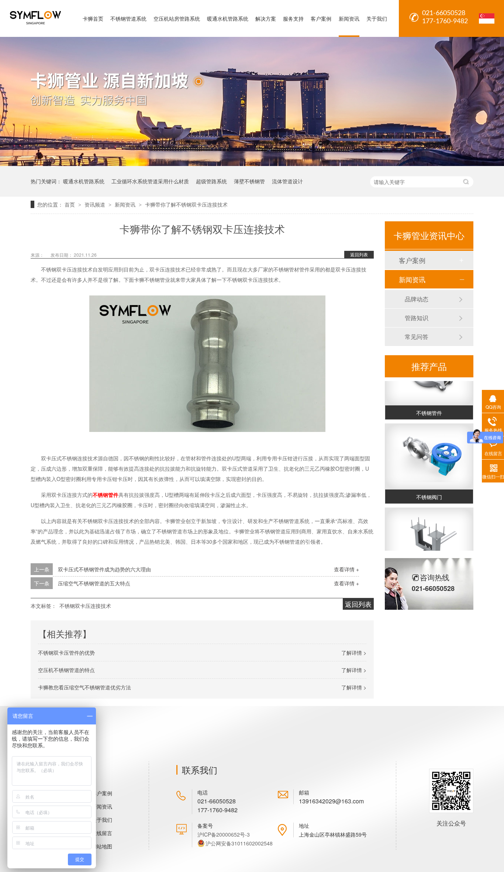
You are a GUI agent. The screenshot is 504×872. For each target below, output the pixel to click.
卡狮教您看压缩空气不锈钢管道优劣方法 (84, 687)
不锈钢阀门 (429, 492)
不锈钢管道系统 (128, 18)
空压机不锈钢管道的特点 (66, 670)
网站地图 (102, 846)
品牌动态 (416, 299)
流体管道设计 (287, 181)
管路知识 (416, 318)
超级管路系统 (211, 181)
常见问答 (416, 336)
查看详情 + (346, 569)
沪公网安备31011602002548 (239, 843)
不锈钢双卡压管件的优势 (66, 652)
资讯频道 (95, 204)
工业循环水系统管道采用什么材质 (150, 181)
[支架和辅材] (429, 537)
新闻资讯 (349, 18)
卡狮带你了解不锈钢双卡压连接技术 (186, 204)
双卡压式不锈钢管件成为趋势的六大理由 (104, 569)
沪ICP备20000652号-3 (223, 834)
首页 (70, 204)
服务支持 (293, 18)
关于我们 (376, 18)
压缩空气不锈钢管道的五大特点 (94, 583)
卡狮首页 (93, 18)
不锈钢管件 (105, 494)
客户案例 (321, 18)
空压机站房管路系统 (176, 18)
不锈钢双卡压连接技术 (85, 605)
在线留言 (102, 833)
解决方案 (265, 18)
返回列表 (359, 254)
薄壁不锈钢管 (249, 181)
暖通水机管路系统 (227, 18)
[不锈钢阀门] (429, 453)
